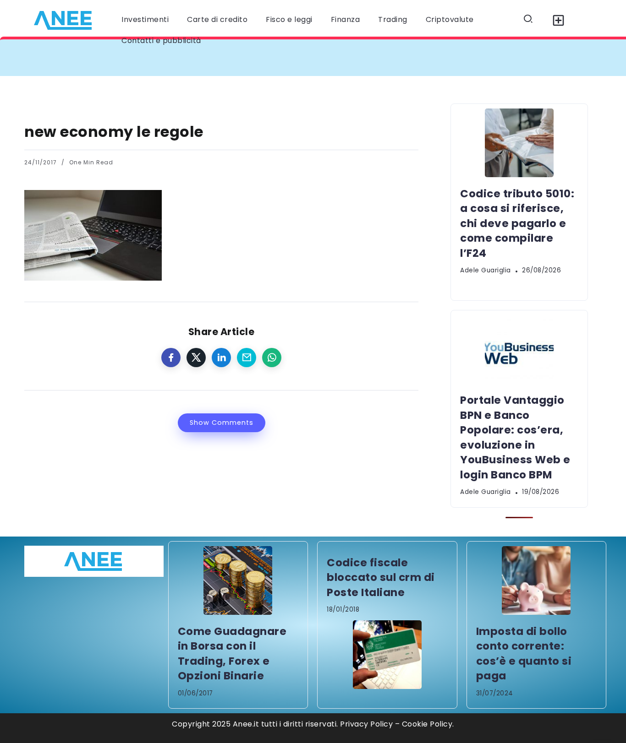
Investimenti (145, 19)
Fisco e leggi (289, 19)
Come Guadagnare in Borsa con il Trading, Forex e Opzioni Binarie (232, 653)
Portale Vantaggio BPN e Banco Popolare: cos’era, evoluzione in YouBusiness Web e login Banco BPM (515, 437)
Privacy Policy (366, 724)
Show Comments (221, 422)
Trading (392, 19)
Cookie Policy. (428, 724)
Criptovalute (450, 19)
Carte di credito (217, 19)
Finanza (345, 19)
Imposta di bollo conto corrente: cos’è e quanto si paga (524, 653)
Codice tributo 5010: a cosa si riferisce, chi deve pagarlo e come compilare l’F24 (199, 57)
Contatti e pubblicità (161, 40)
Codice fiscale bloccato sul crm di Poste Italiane (381, 577)
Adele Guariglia (485, 270)
